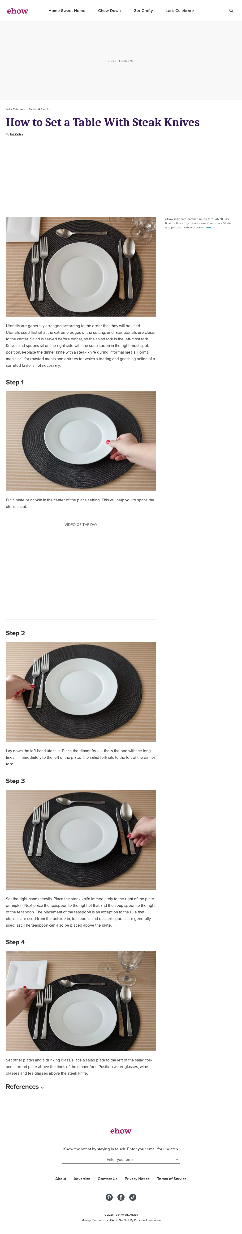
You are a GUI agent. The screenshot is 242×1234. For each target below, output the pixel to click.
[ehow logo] (17, 11)
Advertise (82, 1178)
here (208, 227)
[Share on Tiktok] (132, 1197)
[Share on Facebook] (121, 1197)
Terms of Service (172, 1178)
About (60, 1178)
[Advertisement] (121, 177)
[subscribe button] (176, 1159)
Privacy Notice (137, 1178)
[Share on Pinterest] (109, 1197)
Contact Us (107, 1178)
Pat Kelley (16, 134)
